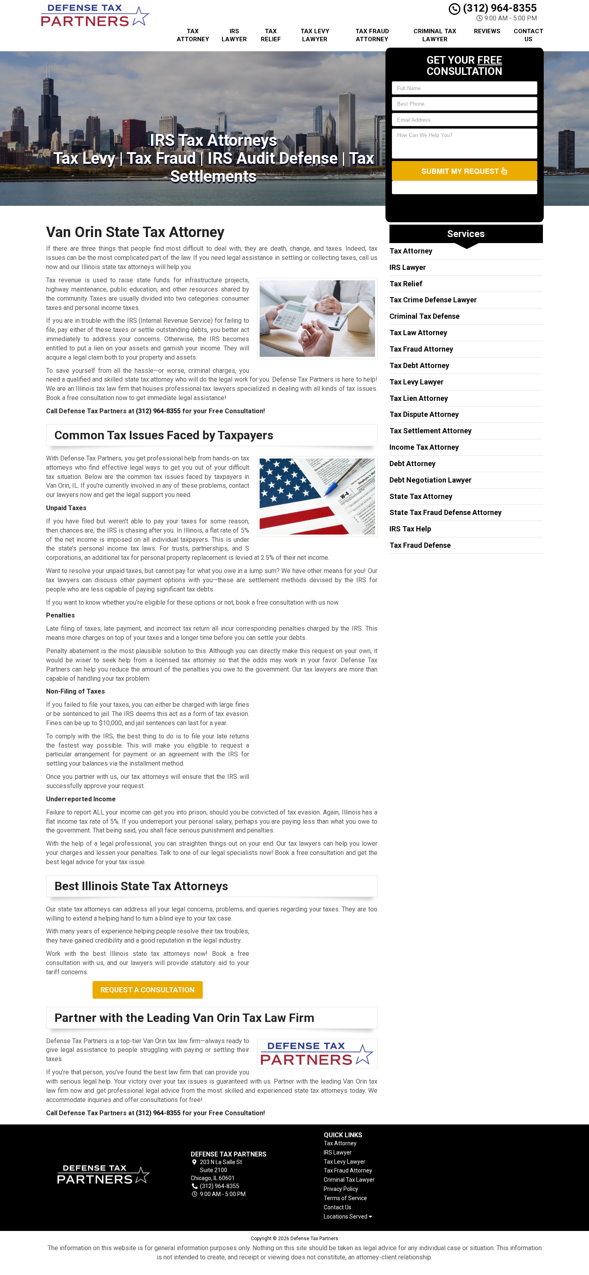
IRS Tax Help (410, 529)
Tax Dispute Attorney (424, 414)
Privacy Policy (341, 1189)
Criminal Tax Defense (424, 316)
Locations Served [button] (346, 1217)
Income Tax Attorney (424, 447)
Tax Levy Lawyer (315, 35)
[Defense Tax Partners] (103, 1174)
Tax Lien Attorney (418, 398)
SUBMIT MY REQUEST (461, 171)
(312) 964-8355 (498, 8)
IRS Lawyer (234, 35)
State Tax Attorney (420, 496)
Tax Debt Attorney (419, 365)
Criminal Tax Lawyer (435, 35)
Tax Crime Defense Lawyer (433, 300)
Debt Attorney (412, 463)
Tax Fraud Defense (420, 545)
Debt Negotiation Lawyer (430, 480)
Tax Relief (271, 35)
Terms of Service (345, 1198)
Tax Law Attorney (418, 332)
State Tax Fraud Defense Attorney (445, 512)
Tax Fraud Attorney (372, 35)
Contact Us (528, 35)
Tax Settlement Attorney (430, 430)
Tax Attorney (193, 35)
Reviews (487, 31)
